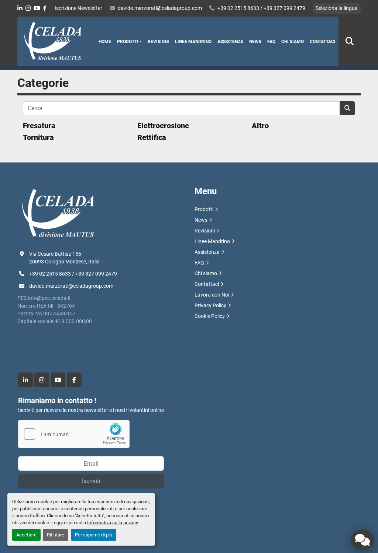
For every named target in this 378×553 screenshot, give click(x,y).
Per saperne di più (93, 535)
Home (105, 41)
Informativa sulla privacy (112, 522)
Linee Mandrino (193, 41)
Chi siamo (292, 41)
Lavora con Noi (212, 295)
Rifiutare (55, 535)
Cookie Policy (210, 316)
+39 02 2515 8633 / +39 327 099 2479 (261, 8)
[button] (129, 41)
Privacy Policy (210, 305)
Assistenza (230, 41)
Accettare (26, 535)
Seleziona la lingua (337, 8)
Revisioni (158, 41)
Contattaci (323, 41)
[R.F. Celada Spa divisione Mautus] (58, 213)
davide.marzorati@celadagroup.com (160, 8)
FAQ (271, 41)
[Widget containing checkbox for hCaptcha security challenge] (74, 434)
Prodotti (127, 41)
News (255, 41)
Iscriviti (91, 480)
